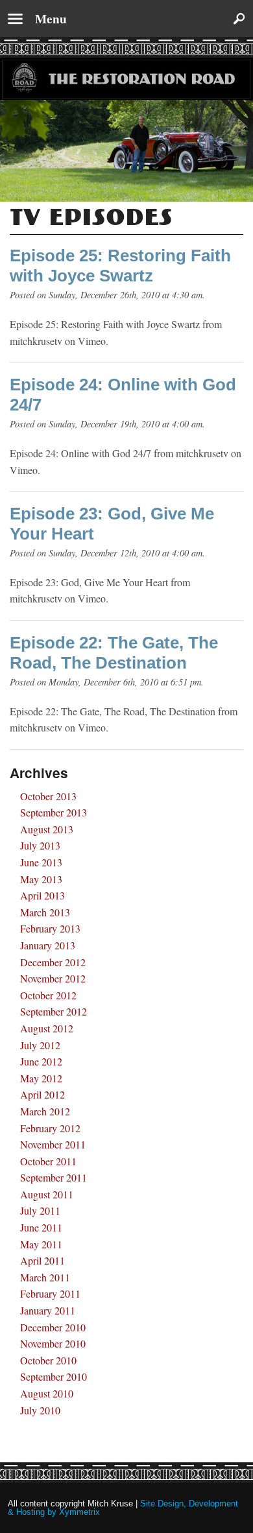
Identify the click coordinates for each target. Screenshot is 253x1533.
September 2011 (53, 1177)
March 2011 (45, 1277)
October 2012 (48, 995)
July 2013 (40, 845)
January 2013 (47, 945)
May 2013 (41, 879)
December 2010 (53, 1327)
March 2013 (45, 912)
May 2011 (41, 1244)
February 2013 (50, 928)
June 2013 (41, 862)
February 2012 (50, 1128)
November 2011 (53, 1144)
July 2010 (40, 1410)
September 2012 (53, 1011)
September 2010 (53, 1376)
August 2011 (46, 1194)
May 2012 (41, 1078)
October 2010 (48, 1360)
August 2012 (46, 1028)
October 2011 (48, 1161)
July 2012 (40, 1045)
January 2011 (47, 1310)
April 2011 (42, 1260)
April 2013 (42, 895)
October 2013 (48, 796)
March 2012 (45, 1111)
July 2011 (40, 1210)
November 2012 (53, 978)
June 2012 (41, 1061)
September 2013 (53, 812)
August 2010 (46, 1393)
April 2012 (42, 1094)
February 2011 (50, 1293)
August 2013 (46, 829)
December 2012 (53, 962)
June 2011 (41, 1227)
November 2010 (53, 1343)
